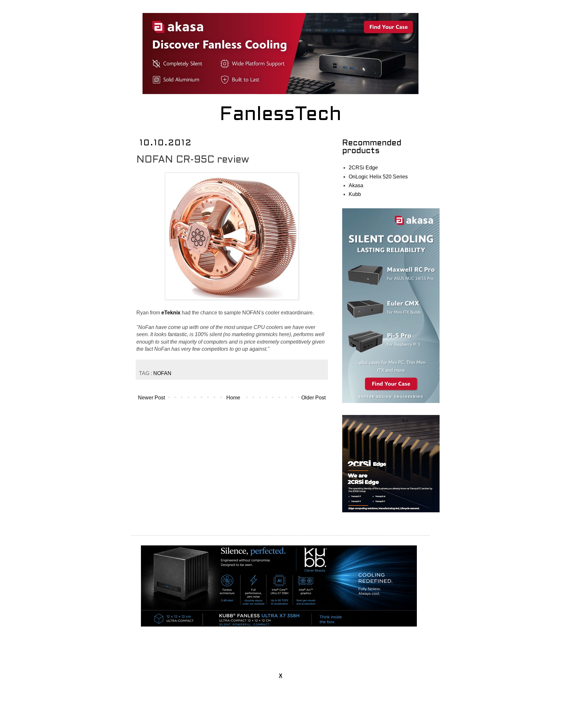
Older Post (313, 397)
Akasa (356, 185)
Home (233, 397)
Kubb (355, 194)
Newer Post (151, 397)
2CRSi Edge (363, 167)
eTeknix (171, 312)
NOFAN (162, 373)
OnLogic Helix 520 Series (378, 176)
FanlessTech (281, 115)
